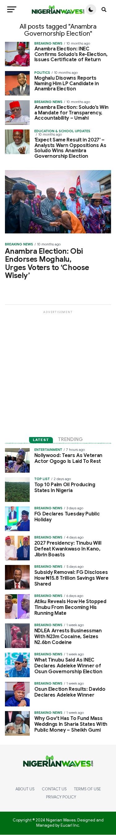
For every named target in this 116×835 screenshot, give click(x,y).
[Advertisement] (58, 372)
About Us (24, 789)
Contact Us (54, 789)
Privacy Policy (61, 797)
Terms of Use (87, 789)
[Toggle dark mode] (91, 9)
